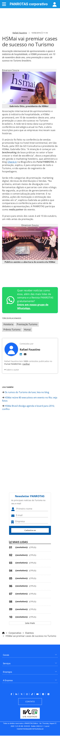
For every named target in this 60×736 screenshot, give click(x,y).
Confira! (26, 364)
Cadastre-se (30, 530)
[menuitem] (30, 653)
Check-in (12, 161)
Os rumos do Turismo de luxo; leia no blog (26, 392)
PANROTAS (29, 4)
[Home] (3, 632)
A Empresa (8, 680)
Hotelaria (8, 324)
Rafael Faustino (20, 32)
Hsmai (27, 329)
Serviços (6, 663)
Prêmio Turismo (12, 329)
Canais (6, 654)
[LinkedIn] (21, 354)
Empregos (7, 671)
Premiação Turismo (27, 324)
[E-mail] (25, 354)
